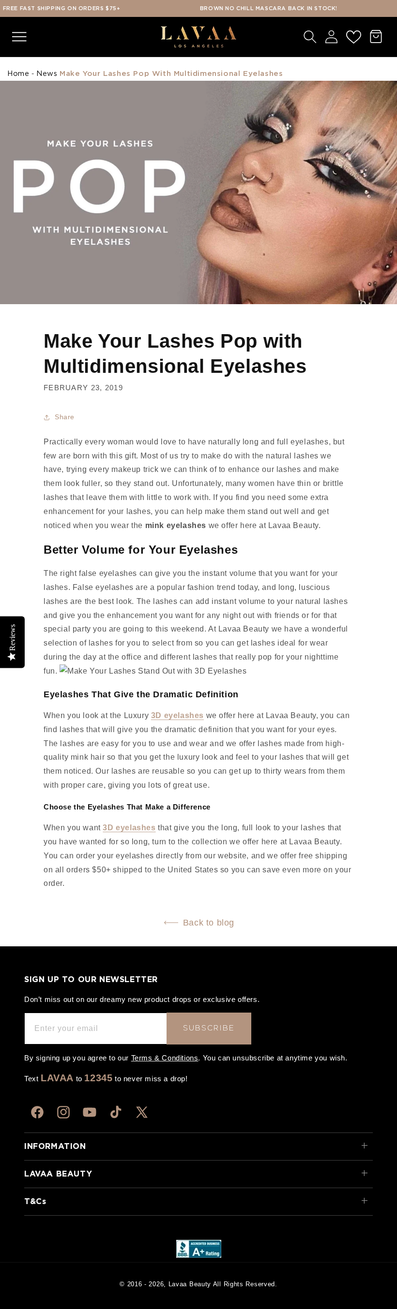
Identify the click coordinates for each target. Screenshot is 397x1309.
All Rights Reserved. (245, 1284)
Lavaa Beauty (189, 1284)
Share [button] (65, 417)
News (46, 73)
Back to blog (208, 922)
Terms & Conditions (164, 1058)
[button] (19, 37)
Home (18, 73)
